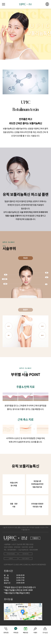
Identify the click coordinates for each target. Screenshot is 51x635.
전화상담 (5, 633)
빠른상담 (25, 633)
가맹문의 (35, 538)
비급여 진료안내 (25, 558)
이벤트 (35, 633)
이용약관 (11, 558)
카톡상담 (15, 633)
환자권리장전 (25, 553)
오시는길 (45, 633)
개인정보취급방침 (11, 553)
